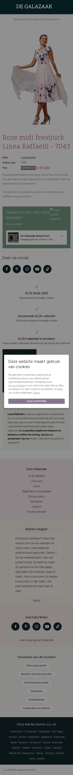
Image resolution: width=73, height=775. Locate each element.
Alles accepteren (36, 401)
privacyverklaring (17, 385)
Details (36, 392)
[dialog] (36, 387)
